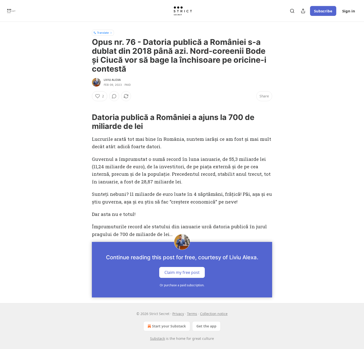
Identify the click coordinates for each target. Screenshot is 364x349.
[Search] (292, 11)
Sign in (348, 10)
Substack (157, 338)
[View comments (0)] (114, 96)
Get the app (206, 326)
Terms (192, 313)
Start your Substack (169, 326)
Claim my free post (182, 272)
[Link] (85, 122)
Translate (103, 32)
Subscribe (323, 10)
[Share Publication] (303, 11)
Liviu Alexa (112, 80)
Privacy (178, 313)
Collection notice (214, 313)
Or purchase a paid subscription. (182, 285)
